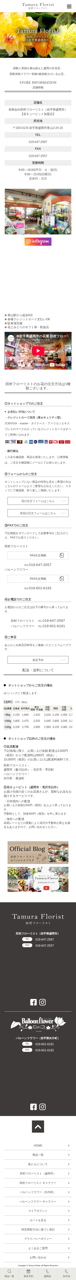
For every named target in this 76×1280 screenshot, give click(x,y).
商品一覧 (38, 1154)
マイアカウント (38, 1210)
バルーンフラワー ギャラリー (38, 1201)
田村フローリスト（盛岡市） (38, 1173)
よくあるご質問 (38, 1248)
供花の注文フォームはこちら (38, 513)
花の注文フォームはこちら (38, 501)
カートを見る (38, 1220)
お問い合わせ (38, 1257)
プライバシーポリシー (38, 1238)
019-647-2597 (39, 939)
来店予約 (38, 660)
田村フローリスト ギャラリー (38, 1182)
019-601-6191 (39, 1044)
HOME (38, 1145)
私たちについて (38, 1164)
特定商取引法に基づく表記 (38, 1229)
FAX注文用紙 (38, 555)
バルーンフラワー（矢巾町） (38, 1192)
